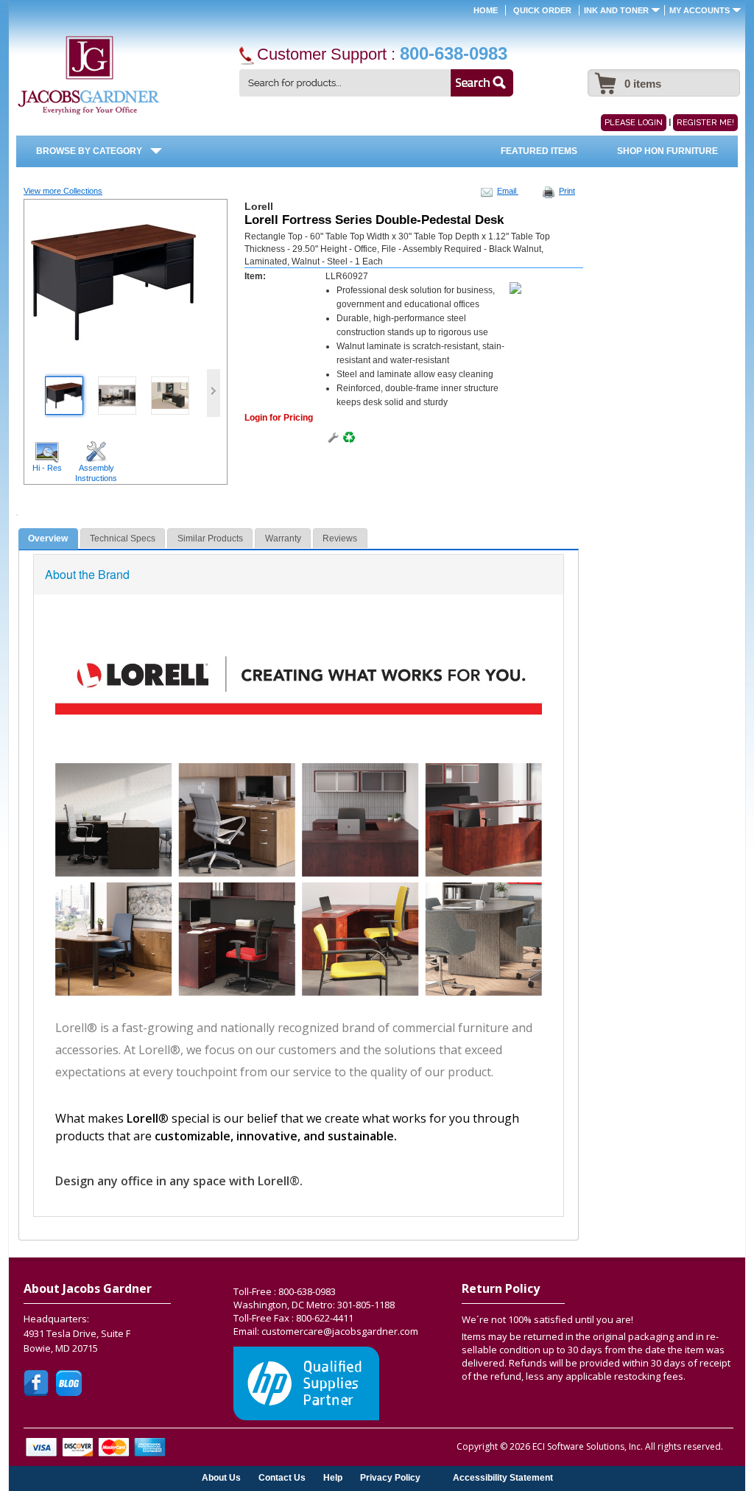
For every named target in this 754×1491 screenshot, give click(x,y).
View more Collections (63, 190)
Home (485, 10)
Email (507, 190)
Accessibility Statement (503, 1477)
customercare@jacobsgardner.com (339, 1331)
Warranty (283, 538)
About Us (221, 1477)
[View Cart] (603, 76)
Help (332, 1477)
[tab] (48, 539)
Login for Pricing (278, 418)
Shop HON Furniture (667, 151)
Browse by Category (89, 151)
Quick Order (542, 10)
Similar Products (210, 538)
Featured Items (539, 151)
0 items (642, 83)
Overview (48, 538)
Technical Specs (122, 538)
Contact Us (282, 1477)
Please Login (634, 122)
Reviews (340, 538)
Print (567, 190)
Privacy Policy (390, 1477)
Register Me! (705, 122)
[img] (88, 75)
